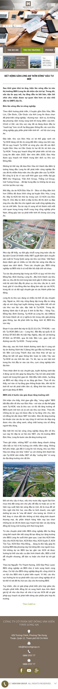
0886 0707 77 (4, 684)
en (46, 5)
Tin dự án (13, 50)
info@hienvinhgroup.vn (29, 647)
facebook (21, 670)
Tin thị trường (31, 50)
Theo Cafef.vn (29, 604)
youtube (29, 670)
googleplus (36, 670)
